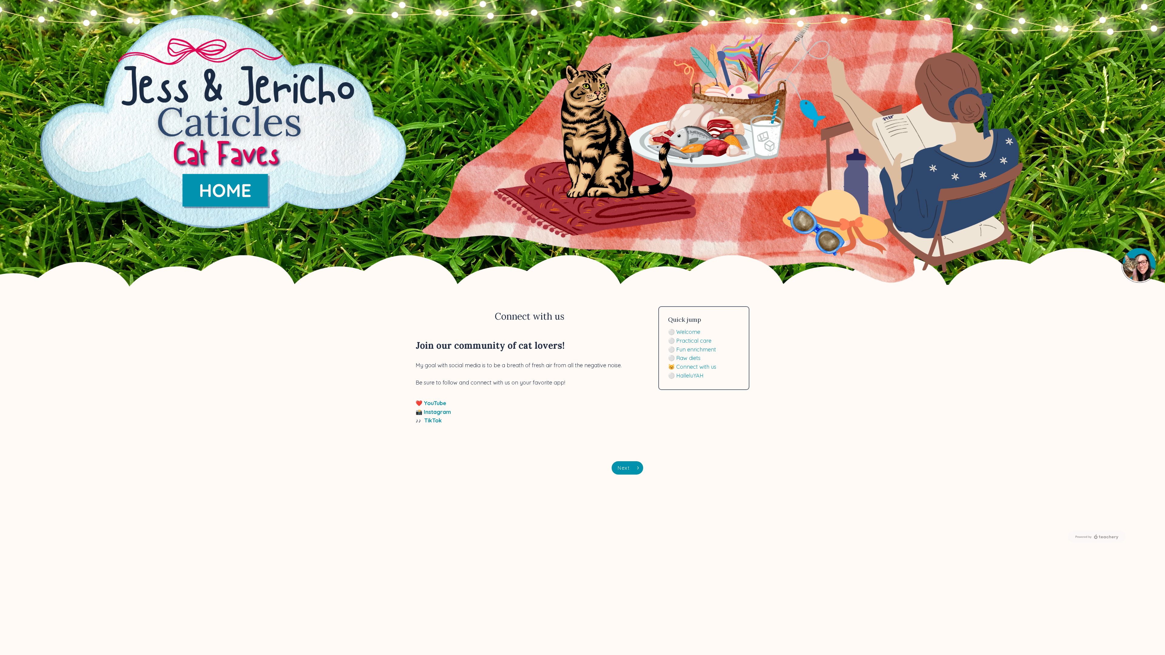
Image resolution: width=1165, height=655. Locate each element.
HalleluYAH (690, 375)
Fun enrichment (696, 349)
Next (624, 468)
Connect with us (696, 366)
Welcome (688, 331)
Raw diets (688, 357)
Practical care (693, 340)
